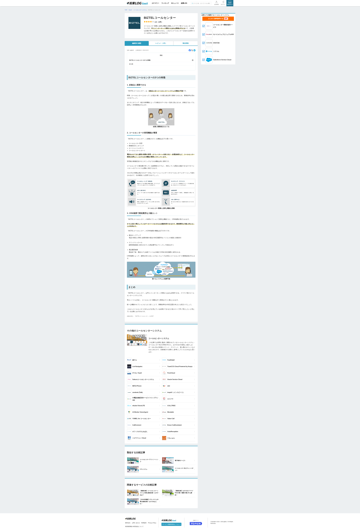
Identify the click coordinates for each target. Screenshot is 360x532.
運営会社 (127, 523)
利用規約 (144, 523)
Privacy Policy (152, 523)
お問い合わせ (136, 523)
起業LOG (184, 3)
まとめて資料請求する (215, 18)
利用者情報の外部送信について (134, 526)
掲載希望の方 (230, 4)
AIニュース (175, 3)
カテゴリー (155, 3)
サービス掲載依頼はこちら (171, 524)
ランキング (165, 3)
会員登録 (216, 4)
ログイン (223, 4)
